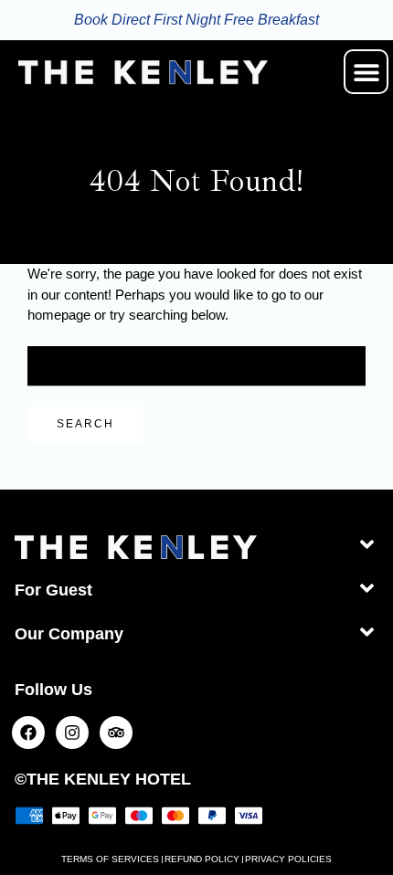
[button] (366, 71)
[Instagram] (72, 732)
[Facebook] (28, 732)
